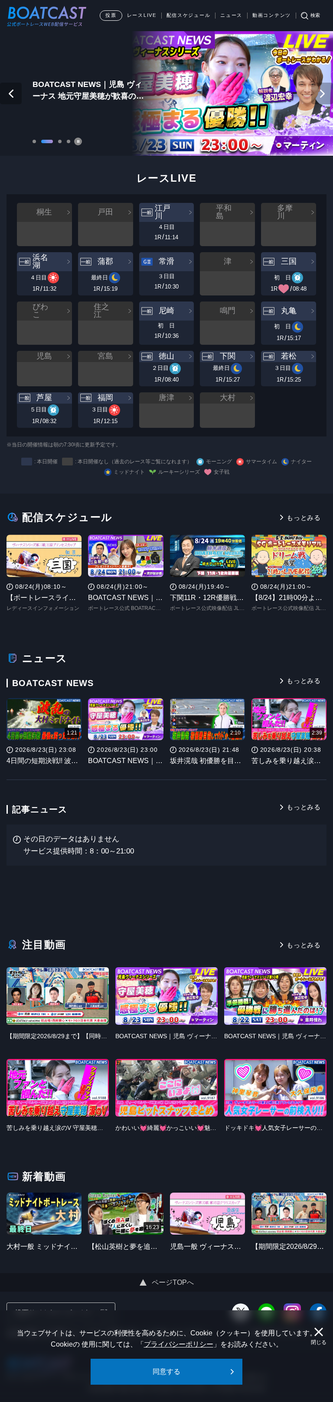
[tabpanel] (166, 93)
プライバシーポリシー (178, 1344)
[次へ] (322, 93)
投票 (110, 15)
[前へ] (11, 93)
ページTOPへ (173, 1282)
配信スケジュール (188, 15)
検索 (315, 15)
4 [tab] (68, 142)
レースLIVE (142, 15)
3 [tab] (60, 142)
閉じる (318, 1342)
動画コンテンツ (271, 15)
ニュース (231, 15)
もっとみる (304, 517)
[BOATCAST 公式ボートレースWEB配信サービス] (47, 15)
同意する (166, 1371)
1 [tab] (34, 142)
